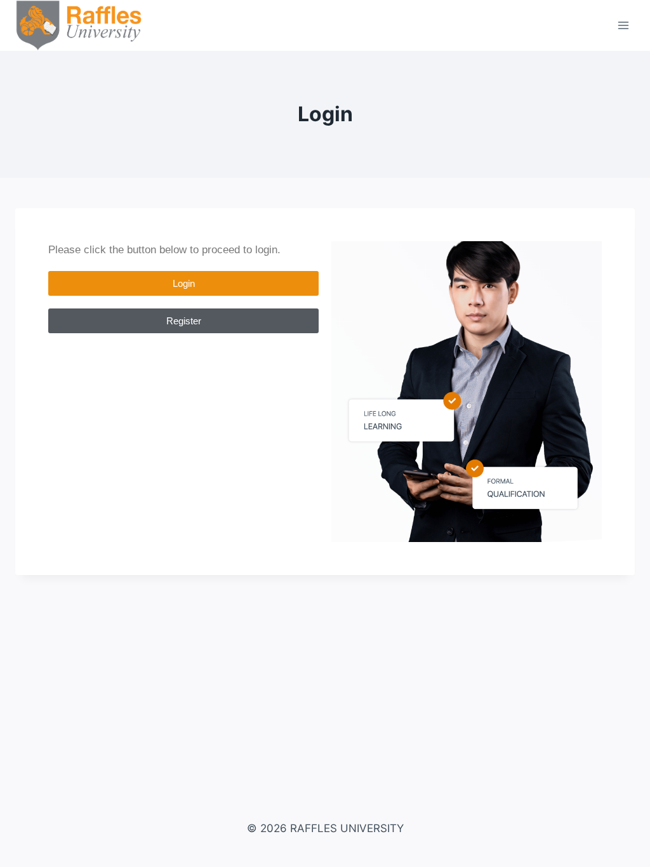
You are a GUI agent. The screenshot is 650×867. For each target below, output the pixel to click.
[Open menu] (623, 25)
